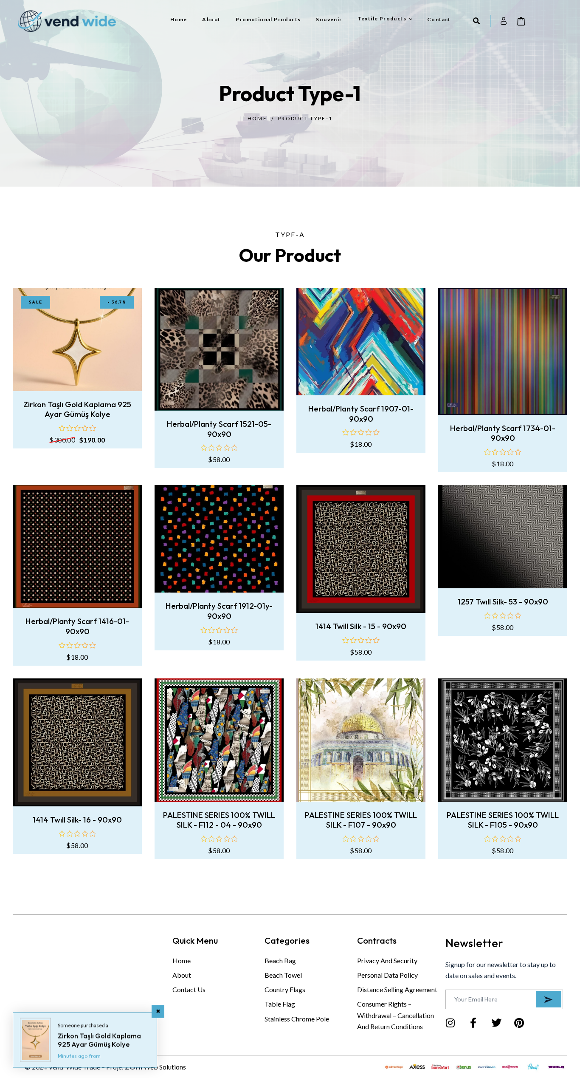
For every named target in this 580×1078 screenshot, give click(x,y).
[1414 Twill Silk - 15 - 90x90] (360, 549)
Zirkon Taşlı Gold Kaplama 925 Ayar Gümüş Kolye (77, 410)
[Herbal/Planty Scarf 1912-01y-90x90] (219, 539)
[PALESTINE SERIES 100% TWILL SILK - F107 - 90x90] (360, 740)
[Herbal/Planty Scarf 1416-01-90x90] (77, 546)
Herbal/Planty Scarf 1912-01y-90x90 (219, 611)
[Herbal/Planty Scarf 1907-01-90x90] (360, 341)
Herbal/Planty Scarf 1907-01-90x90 (361, 414)
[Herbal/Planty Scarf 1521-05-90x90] (219, 349)
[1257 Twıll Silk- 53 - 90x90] (502, 536)
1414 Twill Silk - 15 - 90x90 (360, 626)
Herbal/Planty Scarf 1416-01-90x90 (77, 626)
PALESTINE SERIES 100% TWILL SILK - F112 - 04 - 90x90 (219, 820)
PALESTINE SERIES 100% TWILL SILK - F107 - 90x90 (361, 820)
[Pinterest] (519, 1023)
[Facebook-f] (473, 1023)
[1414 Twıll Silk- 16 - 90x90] (77, 742)
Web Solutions (165, 1067)
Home (257, 118)
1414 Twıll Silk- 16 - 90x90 (77, 820)
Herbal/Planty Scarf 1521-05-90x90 (219, 429)
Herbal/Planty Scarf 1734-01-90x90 (502, 433)
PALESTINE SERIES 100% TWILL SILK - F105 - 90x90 (503, 820)
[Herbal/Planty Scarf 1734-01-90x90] (502, 351)
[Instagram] (450, 1023)
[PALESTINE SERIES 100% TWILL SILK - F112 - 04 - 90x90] (219, 740)
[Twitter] (496, 1023)
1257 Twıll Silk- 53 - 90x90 (503, 602)
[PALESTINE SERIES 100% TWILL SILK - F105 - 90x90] (502, 740)
